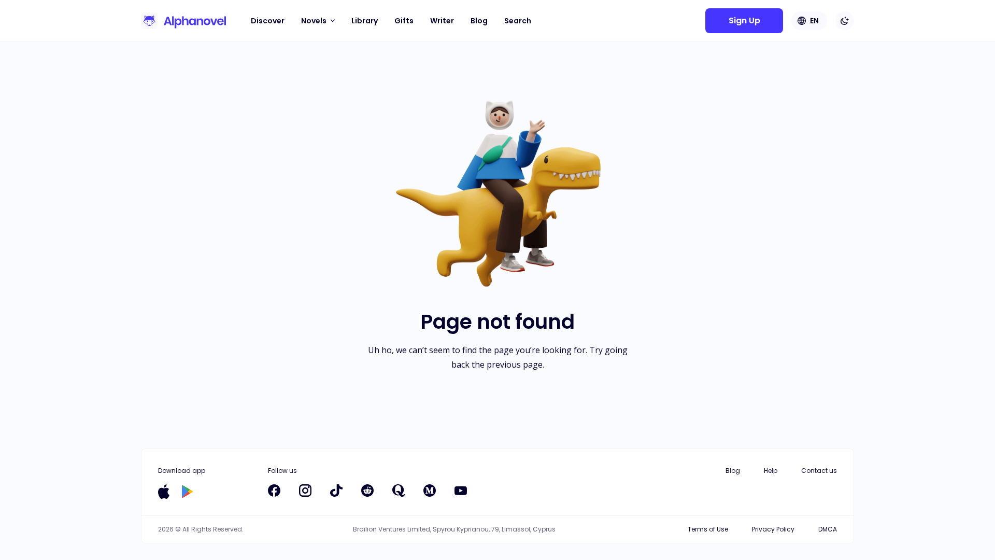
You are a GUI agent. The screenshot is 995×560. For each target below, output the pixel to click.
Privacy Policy (773, 529)
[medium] (429, 490)
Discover (268, 21)
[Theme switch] (844, 20)
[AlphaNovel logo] (183, 20)
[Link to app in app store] (163, 491)
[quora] (398, 490)
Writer (442, 21)
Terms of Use (708, 529)
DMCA (827, 529)
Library (364, 21)
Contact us (819, 470)
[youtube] (460, 490)
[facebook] (274, 490)
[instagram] (305, 490)
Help (770, 470)
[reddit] (367, 490)
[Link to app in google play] (187, 491)
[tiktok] (336, 490)
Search (517, 21)
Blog (479, 21)
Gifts (404, 21)
